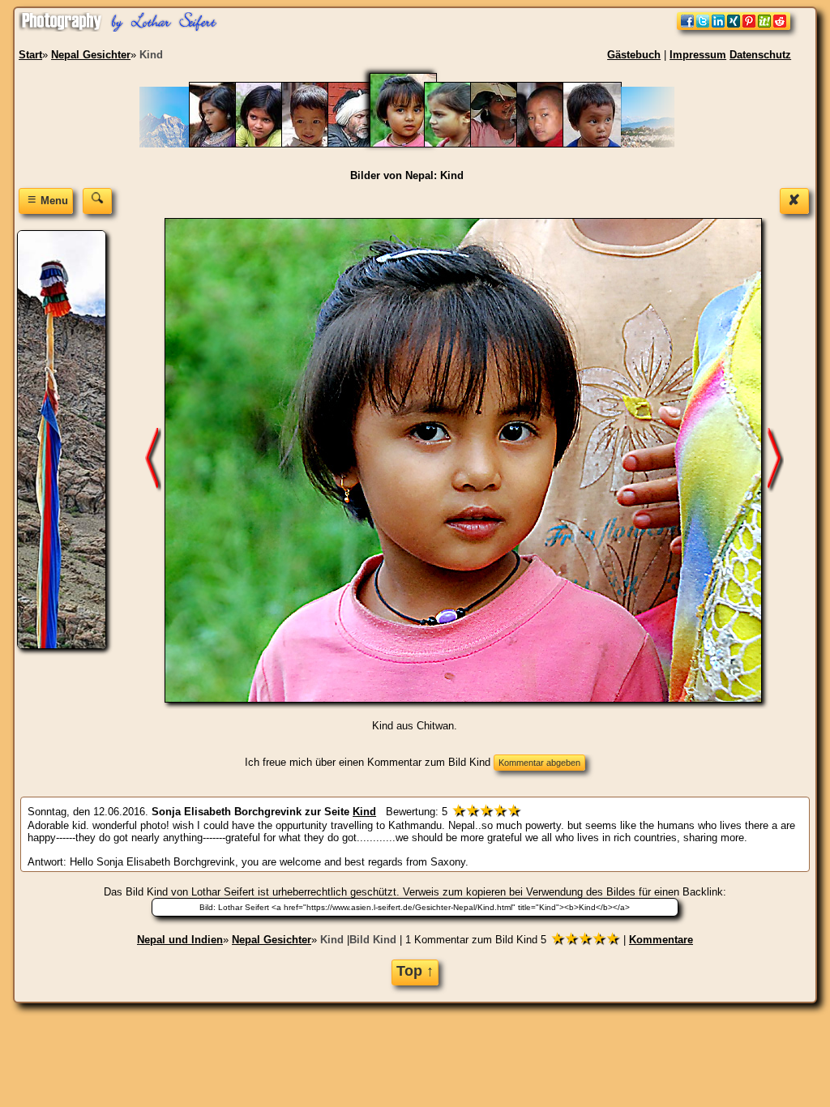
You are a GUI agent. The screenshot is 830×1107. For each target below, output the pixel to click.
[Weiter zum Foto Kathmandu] (153, 460)
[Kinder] (461, 144)
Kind (332, 940)
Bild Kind (372, 940)
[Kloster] (554, 144)
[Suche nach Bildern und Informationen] (97, 200)
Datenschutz (760, 55)
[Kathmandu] (365, 144)
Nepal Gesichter (271, 940)
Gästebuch (634, 55)
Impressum (698, 55)
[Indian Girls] (272, 144)
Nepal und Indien (180, 940)
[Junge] (318, 144)
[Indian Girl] (226, 144)
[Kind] (413, 144)
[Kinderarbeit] (507, 144)
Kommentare (661, 940)
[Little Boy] (600, 144)
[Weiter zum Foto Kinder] (776, 460)
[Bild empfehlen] (733, 26)
